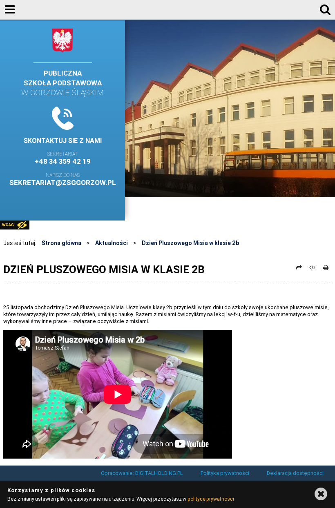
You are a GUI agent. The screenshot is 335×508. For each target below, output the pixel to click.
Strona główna (61, 243)
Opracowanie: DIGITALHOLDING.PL (142, 473)
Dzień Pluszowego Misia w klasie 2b (190, 243)
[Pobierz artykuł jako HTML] (312, 267)
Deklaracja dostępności (295, 473)
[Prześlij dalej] (299, 267)
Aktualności (111, 243)
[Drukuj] (325, 267)
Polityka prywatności (225, 473)
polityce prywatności (211, 499)
